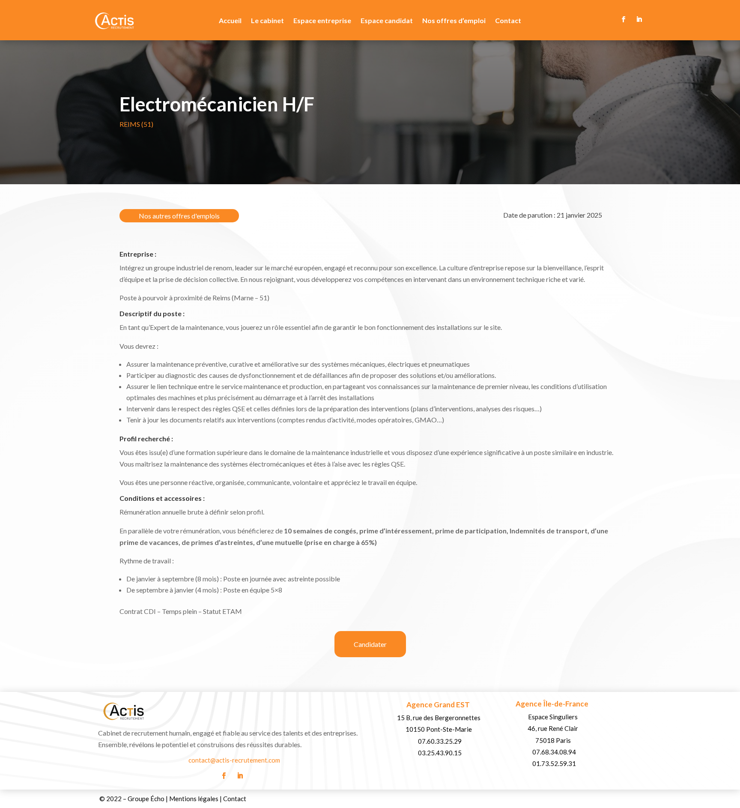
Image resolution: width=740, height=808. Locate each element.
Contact (508, 21)
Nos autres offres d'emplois (179, 216)
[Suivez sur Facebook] (624, 19)
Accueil (230, 21)
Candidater (370, 644)
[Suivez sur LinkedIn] (639, 19)
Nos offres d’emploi (454, 21)
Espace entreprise (322, 21)
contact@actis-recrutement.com (234, 760)
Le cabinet (267, 21)
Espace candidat (387, 21)
